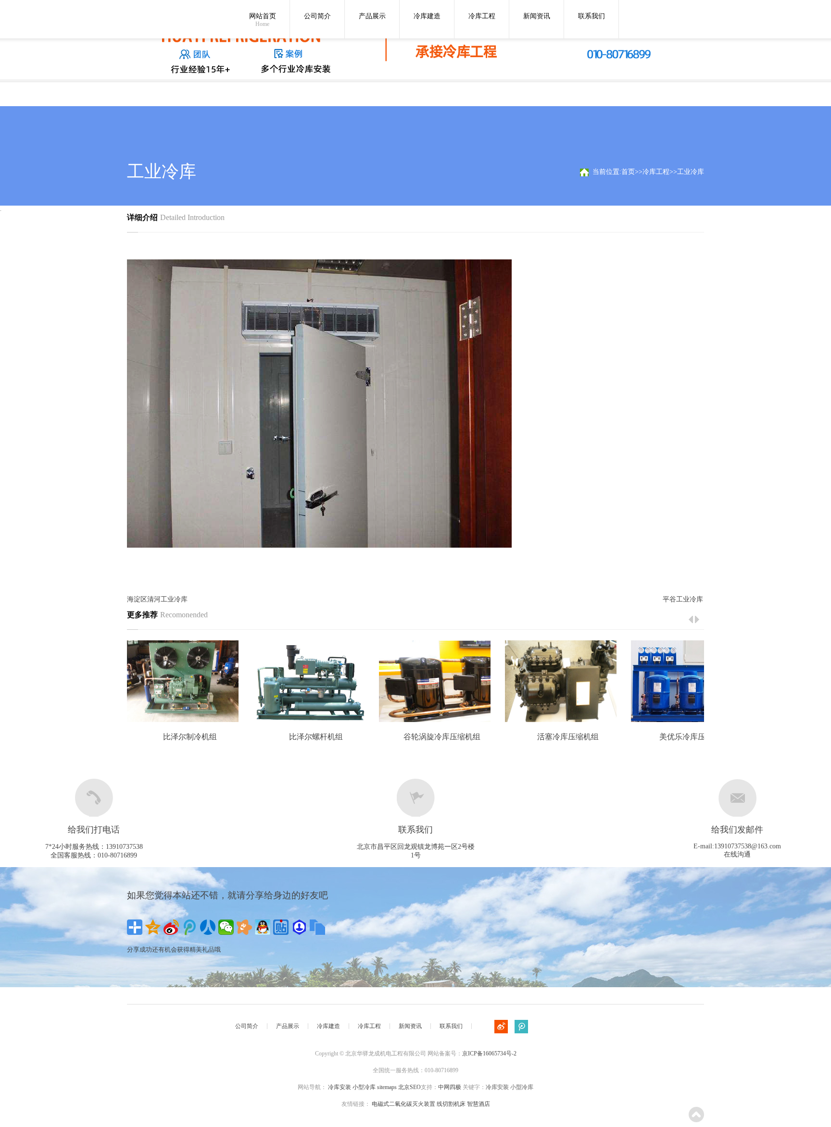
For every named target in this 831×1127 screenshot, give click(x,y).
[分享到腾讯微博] (189, 927)
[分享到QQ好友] (262, 927)
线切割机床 (451, 1104)
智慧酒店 (478, 1104)
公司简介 (317, 16)
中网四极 (449, 1087)
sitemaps (387, 1087)
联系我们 (591, 16)
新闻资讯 (536, 16)
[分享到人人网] (207, 927)
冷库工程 (481, 16)
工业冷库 (690, 171)
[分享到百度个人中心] (299, 927)
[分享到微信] (226, 927)
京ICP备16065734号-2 (489, 1053)
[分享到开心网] (244, 927)
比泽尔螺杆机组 (316, 737)
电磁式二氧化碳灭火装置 (403, 1104)
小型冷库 (364, 1087)
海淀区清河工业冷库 (157, 599)
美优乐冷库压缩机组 (694, 737)
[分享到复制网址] (317, 927)
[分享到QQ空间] (153, 927)
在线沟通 (737, 854)
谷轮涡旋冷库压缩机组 (441, 737)
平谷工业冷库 (683, 599)
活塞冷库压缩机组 (568, 737)
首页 (628, 171)
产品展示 (372, 16)
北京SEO (409, 1087)
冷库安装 (339, 1087)
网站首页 (262, 19)
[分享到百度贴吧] (281, 927)
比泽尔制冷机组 (190, 737)
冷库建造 (427, 16)
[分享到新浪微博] (171, 927)
